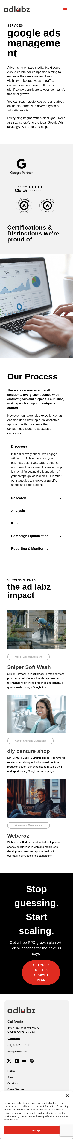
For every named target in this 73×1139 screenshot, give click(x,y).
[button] (67, 1096)
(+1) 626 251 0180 (18, 1045)
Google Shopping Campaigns (30, 741)
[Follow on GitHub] (32, 1061)
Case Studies (15, 1089)
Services (12, 1083)
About (11, 1076)
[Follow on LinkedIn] (17, 1061)
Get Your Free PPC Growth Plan (41, 972)
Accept (36, 1130)
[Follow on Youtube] (24, 1060)
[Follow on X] (9, 1060)
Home (11, 1070)
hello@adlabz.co (17, 1051)
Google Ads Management (28, 657)
